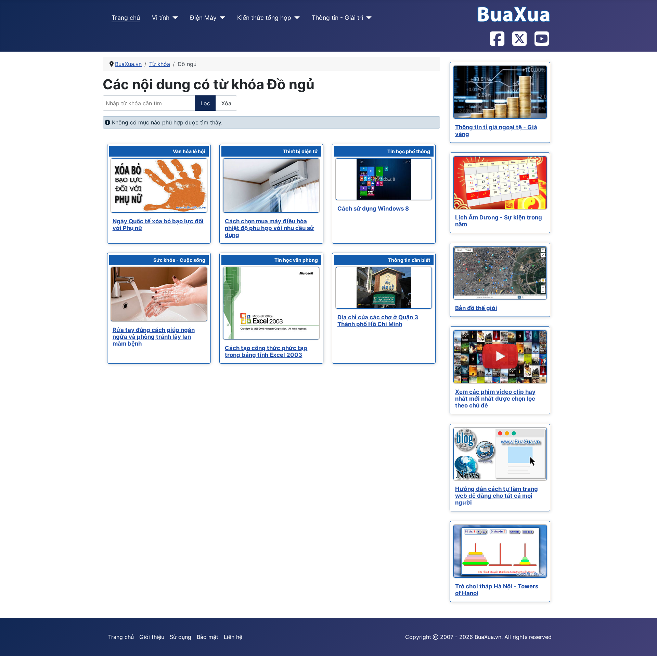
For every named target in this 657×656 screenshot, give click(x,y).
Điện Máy (203, 17)
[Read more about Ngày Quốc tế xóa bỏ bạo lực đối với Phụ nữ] (159, 185)
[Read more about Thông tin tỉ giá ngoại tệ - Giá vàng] (500, 92)
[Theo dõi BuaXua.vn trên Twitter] (519, 39)
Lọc (205, 103)
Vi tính (160, 17)
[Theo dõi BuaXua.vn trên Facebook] (497, 39)
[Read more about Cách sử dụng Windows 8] (383, 179)
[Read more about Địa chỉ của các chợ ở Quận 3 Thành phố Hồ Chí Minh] (383, 287)
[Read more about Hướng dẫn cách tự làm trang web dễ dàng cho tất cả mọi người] (500, 454)
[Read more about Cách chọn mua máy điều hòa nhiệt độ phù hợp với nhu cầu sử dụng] (271, 185)
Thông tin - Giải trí (337, 17)
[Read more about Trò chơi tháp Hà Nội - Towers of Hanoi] (500, 551)
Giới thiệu (151, 636)
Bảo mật (207, 636)
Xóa (226, 103)
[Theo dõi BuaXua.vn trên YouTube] (541, 39)
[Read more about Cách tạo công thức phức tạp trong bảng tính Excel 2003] (271, 303)
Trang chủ (126, 17)
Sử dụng (180, 636)
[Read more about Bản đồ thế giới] (500, 273)
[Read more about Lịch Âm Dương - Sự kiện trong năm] (500, 183)
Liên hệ (233, 636)
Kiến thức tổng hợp (264, 17)
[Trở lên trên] (645, 643)
